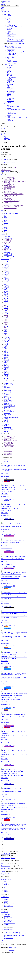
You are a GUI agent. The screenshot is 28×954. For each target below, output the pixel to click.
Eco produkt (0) (8, 383)
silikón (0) (6, 418)
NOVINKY (7, 191)
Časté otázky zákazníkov (7, 929)
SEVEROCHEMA (11, 77)
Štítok (2, 174)
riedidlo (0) (6, 415)
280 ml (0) (6, 364)
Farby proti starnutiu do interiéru (15, 41)
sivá (5, 225)
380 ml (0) (6, 369)
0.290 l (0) (6, 278)
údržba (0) (6, 431)
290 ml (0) (6, 365)
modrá (5, 221)
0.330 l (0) (6, 281)
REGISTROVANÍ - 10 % (11, 195)
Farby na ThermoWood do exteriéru (15, 27)
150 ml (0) (6, 362)
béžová (5, 217)
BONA (8, 85)
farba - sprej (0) (7, 387)
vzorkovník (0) (7, 428)
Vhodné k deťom (9, 445)
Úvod (5, 136)
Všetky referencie (5, 874)
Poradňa (9, 115)
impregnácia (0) (7, 390)
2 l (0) (5, 312)
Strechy (9, 21)
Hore (2, 940)
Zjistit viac (3, 128)
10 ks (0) (6, 351)
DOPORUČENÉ (9, 184)
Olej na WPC (10, 28)
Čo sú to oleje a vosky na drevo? (12, 932)
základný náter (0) (8, 429)
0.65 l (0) (6, 299)
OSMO (8, 68)
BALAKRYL (10, 75)
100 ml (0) (6, 360)
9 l (5, 324)
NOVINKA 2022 (9, 189)
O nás (8, 105)
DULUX (9, 94)
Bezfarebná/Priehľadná (11, 213)
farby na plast (22, 43)
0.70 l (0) (6, 301)
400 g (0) (6, 294)
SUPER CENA (8, 196)
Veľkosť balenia (5, 259)
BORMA (9, 95)
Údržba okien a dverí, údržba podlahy (16, 51)
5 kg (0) (6, 344)
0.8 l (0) (6, 306)
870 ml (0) (6, 374)
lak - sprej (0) (7, 394)
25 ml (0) (6, 357)
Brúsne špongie (10, 57)
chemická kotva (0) (8, 385)
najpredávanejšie (8, 451)
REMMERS (10, 67)
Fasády (8, 18)
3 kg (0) (6, 343)
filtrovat (6, 461)
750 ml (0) (6, 372)
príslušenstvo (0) (8, 414)
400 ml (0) (6, 371)
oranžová (6, 223)
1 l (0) (5, 310)
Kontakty (6, 901)
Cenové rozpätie (5, 171)
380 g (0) (6, 292)
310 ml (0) (6, 368)
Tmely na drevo (11, 54)
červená (6, 228)
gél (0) (5, 389)
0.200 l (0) (6, 273)
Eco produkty (7, 924)
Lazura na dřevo (8, 920)
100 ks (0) (6, 355)
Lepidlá (9, 60)
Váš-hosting (12, 950)
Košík (2, 2)
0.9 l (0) (6, 376)
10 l (5, 327)
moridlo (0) (6, 403)
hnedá (5, 220)
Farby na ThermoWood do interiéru (15, 39)
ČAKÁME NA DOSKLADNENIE (13, 205)
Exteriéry (9, 15)
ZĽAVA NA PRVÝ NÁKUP (12, 201)
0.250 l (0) (6, 275)
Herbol (8, 73)
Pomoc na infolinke (5, 868)
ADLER (9, 71)
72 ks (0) (6, 354)
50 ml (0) (6, 358)
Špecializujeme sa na (6, 879)
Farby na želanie (11, 25)
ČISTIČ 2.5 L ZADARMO (11, 206)
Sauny (8, 38)
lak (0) (5, 393)
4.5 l (6, 322)
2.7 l (6, 316)
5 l (5, 323)
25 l (5, 336)
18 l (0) (5, 331)
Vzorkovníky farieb (11, 63)
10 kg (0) (6, 347)
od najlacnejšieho (8, 453)
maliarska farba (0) (8, 400)
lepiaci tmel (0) (7, 397)
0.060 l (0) (6, 265)
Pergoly (9, 24)
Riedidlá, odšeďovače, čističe (14, 47)
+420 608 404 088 (5, 854)
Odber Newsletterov (12, 113)
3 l (5, 319)
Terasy (8, 22)
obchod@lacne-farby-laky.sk (8, 162)
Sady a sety (9, 59)
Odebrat (14, 167)
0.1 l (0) (6, 261)
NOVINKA (7, 188)
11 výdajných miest (5, 866)
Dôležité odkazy (5, 897)
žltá (4, 231)
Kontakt (9, 116)
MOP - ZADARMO (10, 187)
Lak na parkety (7, 914)
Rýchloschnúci (8, 443)
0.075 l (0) (6, 267)
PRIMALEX (10, 78)
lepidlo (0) (6, 399)
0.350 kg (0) (7, 338)
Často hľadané (4, 912)
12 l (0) (5, 329)
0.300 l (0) (6, 280)
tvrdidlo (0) (6, 424)
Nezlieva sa (8, 439)
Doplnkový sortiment (12, 61)
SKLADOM (8, 198)
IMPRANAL (7, 884)
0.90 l (6, 309)
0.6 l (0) (6, 298)
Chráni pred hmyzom (10, 436)
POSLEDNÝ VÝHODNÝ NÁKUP (14, 194)
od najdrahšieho (8, 454)
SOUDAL (9, 80)
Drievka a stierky (11, 49)
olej (5, 408)
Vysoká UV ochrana (10, 446)
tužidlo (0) (6, 422)
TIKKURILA (10, 81)
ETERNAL (10, 88)
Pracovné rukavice (11, 53)
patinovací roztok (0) (9, 411)
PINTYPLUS (10, 101)
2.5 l (6, 315)
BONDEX (9, 74)
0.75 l (6, 303)
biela (5, 216)
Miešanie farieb (10, 112)
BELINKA (9, 82)
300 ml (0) (6, 367)
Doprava (9, 108)
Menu (2, 8)
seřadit (5, 459)
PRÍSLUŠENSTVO (9, 46)
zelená (5, 227)
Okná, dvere (10, 20)
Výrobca (3, 234)
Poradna (6, 899)
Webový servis (12, 947)
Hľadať (2, 7)
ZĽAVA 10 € (8, 202)
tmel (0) (6, 421)
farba (6, 386)
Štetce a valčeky (11, 50)
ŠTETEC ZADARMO (10, 208)
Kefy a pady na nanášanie (13, 56)
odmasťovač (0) (8, 404)
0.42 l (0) (6, 295)
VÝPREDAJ (8, 199)
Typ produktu (4, 380)
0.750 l (6, 305)
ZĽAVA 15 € (8, 203)
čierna (5, 230)
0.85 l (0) (6, 308)
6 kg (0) (6, 346)
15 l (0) (5, 330)
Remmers (6, 883)
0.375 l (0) (6, 284)
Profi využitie (8, 442)
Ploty (8, 17)
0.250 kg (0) (7, 337)
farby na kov (14, 43)
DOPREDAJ (8, 185)
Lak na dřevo (7, 916)
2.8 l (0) (6, 317)
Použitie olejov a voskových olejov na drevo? (15, 933)
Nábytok (9, 32)
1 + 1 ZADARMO (9, 177)
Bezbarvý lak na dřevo (9, 923)
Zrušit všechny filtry (5, 170)
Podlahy (9, 31)
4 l (5, 320)
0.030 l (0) (6, 264)
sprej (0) (6, 420)
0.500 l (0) (6, 287)
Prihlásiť (3, 4)
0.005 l (6, 263)
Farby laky (6, 138)
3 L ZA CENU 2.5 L (10, 178)
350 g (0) (6, 291)
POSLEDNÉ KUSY (10, 192)
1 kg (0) (6, 341)
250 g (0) (6, 289)
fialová (5, 218)
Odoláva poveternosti (10, 440)
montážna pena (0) (8, 401)
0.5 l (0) (6, 296)
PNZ (8, 96)
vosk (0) (6, 425)
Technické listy (7, 905)
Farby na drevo (7, 139)
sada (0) (6, 375)
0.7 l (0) (6, 378)
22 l (5, 334)
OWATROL (10, 102)
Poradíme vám (4, 863)
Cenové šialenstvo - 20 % (13, 106)
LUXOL (9, 89)
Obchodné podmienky (9, 903)
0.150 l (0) (6, 271)
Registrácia (3, 871)
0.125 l (6, 270)
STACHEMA (10, 66)
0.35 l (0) (6, 282)
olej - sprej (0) (7, 410)
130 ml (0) (6, 361)
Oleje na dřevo (7, 918)
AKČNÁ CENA (9, 180)
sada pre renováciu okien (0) (11, 417)
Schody (9, 35)
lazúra (6, 396)
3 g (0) (5, 288)
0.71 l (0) (6, 302)
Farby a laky (7, 14)
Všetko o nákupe (5, 11)
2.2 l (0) (6, 313)
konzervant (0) (7, 392)
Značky (5, 64)
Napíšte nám (10, 120)
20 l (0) (5, 333)
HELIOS (9, 99)
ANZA (8, 87)
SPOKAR (9, 70)
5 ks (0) (5, 350)
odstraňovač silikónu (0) (10, 406)
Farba (2, 210)
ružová (5, 224)
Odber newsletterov (8, 906)
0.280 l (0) (6, 277)
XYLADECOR (11, 91)
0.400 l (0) (6, 285)
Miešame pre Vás (9, 438)
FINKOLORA (10, 98)
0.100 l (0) (6, 268)
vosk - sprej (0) (7, 427)
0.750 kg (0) (7, 340)
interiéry (9, 29)
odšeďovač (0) (7, 407)
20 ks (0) (6, 353)
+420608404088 (5, 159)
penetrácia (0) (7, 413)
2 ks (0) (5, 348)
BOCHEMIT (10, 84)
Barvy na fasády (8, 917)
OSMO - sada (10, 92)
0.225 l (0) (6, 274)
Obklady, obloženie (11, 34)
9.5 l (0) (6, 326)
